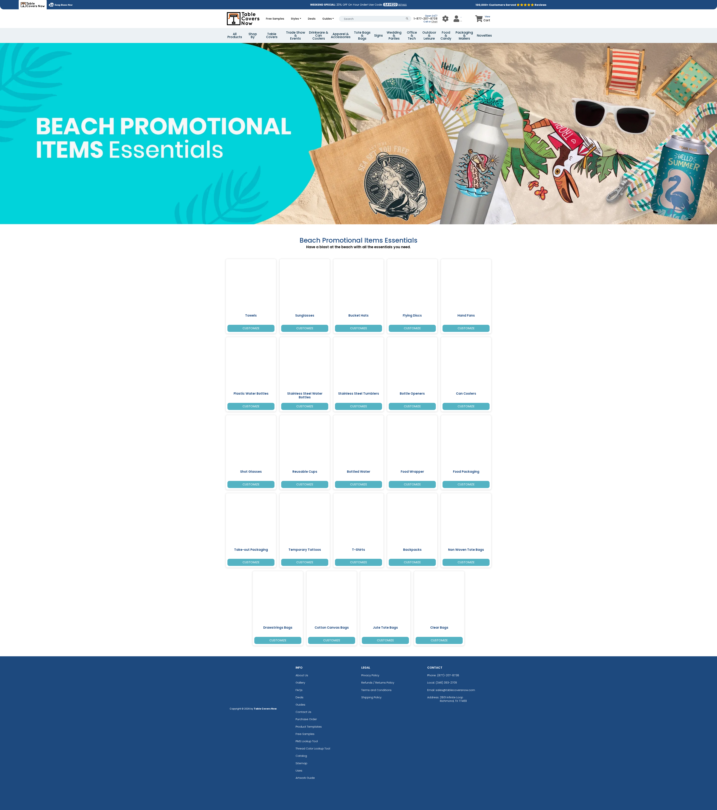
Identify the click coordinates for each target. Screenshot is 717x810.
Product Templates (309, 727)
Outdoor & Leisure (429, 35)
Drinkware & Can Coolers (318, 35)
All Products (234, 35)
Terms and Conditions (376, 690)
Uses (299, 770)
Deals (312, 19)
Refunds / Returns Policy (377, 682)
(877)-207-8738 (448, 675)
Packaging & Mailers (464, 35)
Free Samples (275, 19)
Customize (251, 328)
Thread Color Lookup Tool (313, 748)
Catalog (301, 756)
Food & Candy (445, 35)
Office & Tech (412, 35)
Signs (378, 35)
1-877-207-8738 (425, 19)
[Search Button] (407, 18)
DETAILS (402, 4)
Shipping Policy (371, 697)
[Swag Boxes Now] (61, 4)
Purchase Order (306, 719)
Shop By (253, 35)
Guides (327, 19)
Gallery (300, 682)
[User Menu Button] (445, 18)
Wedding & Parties (394, 35)
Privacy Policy (370, 675)
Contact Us (303, 712)
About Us (302, 675)
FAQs (299, 690)
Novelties (484, 35)
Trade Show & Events (295, 35)
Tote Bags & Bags (362, 35)
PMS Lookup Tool (307, 741)
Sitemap (301, 763)
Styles (295, 19)
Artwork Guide (305, 778)
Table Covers (271, 35)
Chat (434, 21)
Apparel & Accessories (340, 35)
